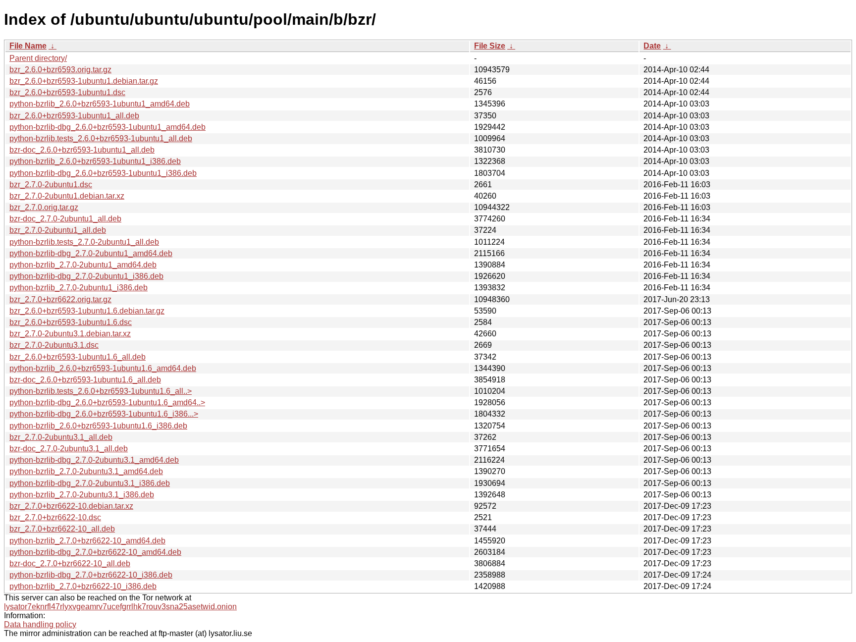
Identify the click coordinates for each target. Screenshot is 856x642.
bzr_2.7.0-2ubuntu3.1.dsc (54, 345)
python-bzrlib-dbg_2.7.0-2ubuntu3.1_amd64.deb (94, 460)
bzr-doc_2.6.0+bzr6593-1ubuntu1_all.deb (82, 150)
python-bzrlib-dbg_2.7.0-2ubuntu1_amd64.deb (90, 253)
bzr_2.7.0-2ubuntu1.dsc (50, 184)
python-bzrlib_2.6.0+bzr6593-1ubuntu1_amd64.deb (99, 104)
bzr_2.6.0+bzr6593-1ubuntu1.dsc (67, 92)
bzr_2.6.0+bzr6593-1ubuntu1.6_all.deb (77, 357)
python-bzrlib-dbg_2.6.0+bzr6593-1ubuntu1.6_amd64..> (107, 402)
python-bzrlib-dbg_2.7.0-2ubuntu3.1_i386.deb (89, 483)
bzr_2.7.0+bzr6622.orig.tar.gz (60, 299)
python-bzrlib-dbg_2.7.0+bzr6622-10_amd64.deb (95, 552)
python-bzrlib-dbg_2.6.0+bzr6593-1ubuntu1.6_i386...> (103, 414)
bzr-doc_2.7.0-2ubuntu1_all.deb (65, 218)
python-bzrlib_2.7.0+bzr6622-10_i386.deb (83, 586)
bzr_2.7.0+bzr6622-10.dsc (55, 517)
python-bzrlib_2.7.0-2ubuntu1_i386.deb (78, 287)
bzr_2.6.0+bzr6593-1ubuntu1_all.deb (74, 115)
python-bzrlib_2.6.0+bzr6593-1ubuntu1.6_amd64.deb (102, 368)
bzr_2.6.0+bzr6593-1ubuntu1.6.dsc (70, 322)
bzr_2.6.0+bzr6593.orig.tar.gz (60, 69)
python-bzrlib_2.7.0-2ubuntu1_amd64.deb (83, 265)
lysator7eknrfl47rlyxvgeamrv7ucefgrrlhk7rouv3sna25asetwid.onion (120, 606)
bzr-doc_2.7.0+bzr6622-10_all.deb (69, 563)
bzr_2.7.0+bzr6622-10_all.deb (62, 529)
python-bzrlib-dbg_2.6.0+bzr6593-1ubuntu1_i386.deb (103, 173)
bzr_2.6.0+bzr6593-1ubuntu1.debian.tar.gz (83, 81)
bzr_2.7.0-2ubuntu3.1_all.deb (60, 437)
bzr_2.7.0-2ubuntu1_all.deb (57, 230)
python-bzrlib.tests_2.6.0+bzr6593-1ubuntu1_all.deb (100, 138)
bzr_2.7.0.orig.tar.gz (43, 207)
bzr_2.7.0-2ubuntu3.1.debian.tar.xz (70, 333)
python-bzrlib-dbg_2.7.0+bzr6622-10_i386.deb (90, 575)
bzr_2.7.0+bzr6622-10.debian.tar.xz (71, 506)
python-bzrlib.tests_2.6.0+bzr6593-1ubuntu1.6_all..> (100, 391)
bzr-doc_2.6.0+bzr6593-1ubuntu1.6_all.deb (85, 379)
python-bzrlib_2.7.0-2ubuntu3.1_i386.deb (81, 494)
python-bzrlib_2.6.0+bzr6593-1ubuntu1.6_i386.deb (98, 426)
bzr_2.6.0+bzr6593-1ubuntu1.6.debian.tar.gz (86, 311)
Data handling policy (40, 624)
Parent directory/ (38, 58)
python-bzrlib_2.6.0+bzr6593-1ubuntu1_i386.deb (95, 161)
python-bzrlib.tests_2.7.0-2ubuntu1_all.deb (84, 242)
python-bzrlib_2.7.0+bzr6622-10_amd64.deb (87, 540)
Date (652, 46)
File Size (489, 46)
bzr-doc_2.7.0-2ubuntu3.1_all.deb (68, 448)
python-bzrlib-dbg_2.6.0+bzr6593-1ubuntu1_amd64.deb (107, 127)
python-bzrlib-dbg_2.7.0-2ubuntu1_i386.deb (86, 276)
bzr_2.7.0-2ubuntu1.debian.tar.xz (66, 196)
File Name (28, 46)
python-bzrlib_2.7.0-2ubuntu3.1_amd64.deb (86, 471)
